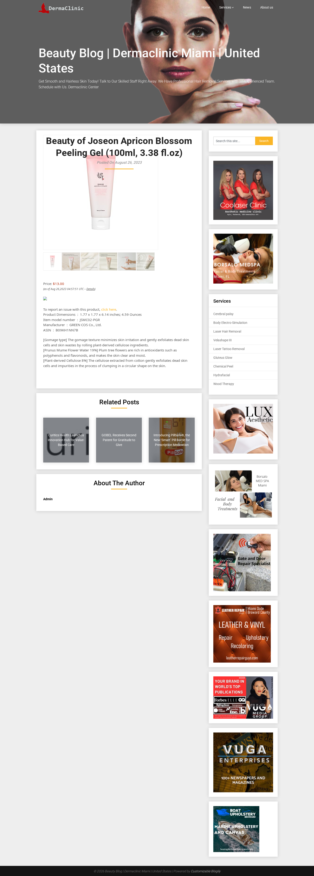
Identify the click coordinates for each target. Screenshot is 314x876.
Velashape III (222, 340)
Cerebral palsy (223, 314)
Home (206, 7)
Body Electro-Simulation (230, 323)
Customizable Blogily (205, 871)
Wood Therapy (223, 384)
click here (108, 309)
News (247, 7)
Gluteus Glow (222, 357)
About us (266, 7)
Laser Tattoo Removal (229, 349)
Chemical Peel (223, 366)
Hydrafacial (221, 375)
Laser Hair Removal (227, 331)
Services (225, 7)
